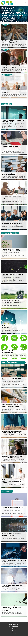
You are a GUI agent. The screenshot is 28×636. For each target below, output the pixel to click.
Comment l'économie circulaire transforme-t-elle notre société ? (11, 250)
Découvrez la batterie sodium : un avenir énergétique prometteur (13, 508)
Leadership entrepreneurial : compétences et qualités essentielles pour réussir (14, 222)
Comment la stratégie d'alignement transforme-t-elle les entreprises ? (11, 431)
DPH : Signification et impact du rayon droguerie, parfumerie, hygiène (12, 405)
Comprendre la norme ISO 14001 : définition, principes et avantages (11, 301)
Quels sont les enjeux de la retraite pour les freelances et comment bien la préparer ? (13, 481)
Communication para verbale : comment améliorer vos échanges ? (13, 173)
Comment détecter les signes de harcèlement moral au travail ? (11, 147)
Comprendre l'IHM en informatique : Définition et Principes (12, 534)
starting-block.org (14, 624)
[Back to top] (24, 632)
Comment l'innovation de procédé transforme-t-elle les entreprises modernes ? (11, 609)
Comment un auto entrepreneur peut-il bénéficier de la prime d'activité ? (12, 457)
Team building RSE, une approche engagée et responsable (11, 41)
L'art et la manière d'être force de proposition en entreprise (11, 66)
